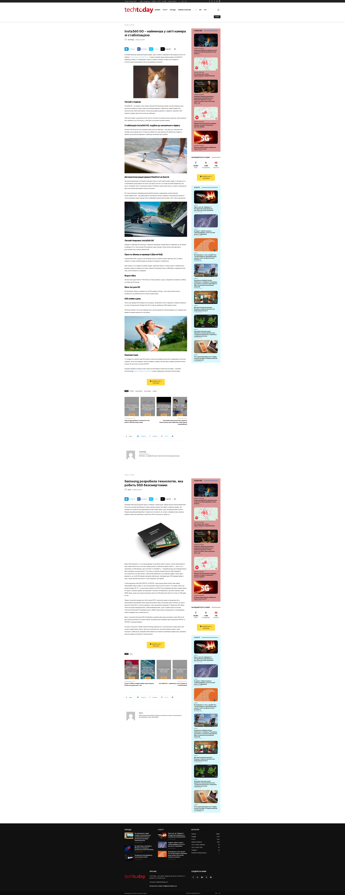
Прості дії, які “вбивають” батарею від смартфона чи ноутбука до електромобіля (203, 208)
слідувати (206, 161)
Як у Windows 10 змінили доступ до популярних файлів (148, 407)
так (196, 161)
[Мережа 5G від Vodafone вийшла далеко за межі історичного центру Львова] (206, 113)
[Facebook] (209, 1)
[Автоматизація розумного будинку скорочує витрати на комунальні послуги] (206, 297)
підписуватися (216, 161)
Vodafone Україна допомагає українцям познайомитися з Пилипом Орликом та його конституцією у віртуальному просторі (204, 100)
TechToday (131, 39)
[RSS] (197, 877)
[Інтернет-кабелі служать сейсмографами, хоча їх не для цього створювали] (206, 220)
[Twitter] (214, 1)
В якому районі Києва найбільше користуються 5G (205, 148)
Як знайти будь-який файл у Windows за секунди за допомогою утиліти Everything (144, 847)
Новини (132, 25)
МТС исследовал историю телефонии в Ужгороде (132, 407)
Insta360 (132, 391)
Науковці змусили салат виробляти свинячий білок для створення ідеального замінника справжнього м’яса (205, 333)
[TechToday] (126, 40)
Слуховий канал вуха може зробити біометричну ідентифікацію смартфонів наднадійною (173, 422)
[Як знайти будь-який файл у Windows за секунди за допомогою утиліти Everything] (129, 848)
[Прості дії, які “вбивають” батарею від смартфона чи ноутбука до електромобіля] (206, 197)
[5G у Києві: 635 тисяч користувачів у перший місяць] (206, 64)
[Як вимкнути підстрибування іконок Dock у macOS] (129, 857)
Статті (196, 205)
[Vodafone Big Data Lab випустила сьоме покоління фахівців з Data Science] (206, 40)
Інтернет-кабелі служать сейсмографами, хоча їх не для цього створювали (204, 232)
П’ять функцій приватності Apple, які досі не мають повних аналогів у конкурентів (205, 358)
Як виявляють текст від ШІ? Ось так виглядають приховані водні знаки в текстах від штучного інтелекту (205, 257)
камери (155, 391)
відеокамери (138, 391)
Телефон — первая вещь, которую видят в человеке (180, 407)
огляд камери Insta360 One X (139, 57)
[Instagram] (212, 1)
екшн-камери (147, 391)
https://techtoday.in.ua (144, 454)
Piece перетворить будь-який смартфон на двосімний (163, 407)
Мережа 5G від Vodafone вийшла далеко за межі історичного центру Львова (205, 125)
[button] (218, 10)
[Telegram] (202, 877)
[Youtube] (219, 1)
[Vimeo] (217, 1)
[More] (175, 49)
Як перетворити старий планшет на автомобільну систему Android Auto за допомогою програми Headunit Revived (143, 837)
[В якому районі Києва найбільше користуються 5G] (206, 137)
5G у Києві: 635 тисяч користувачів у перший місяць (204, 75)
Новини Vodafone (199, 48)
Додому (127, 25)
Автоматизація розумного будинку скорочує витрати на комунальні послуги (204, 309)
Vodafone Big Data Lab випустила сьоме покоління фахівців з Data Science (205, 51)
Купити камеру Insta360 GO (143, 371)
